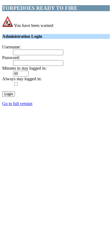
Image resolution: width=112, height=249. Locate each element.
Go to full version (17, 103)
